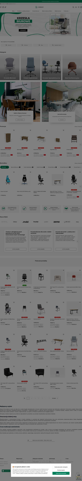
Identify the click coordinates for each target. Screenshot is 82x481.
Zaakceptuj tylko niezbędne (61, 467)
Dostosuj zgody (61, 470)
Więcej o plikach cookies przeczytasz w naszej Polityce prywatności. (32, 473)
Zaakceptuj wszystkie (61, 473)
